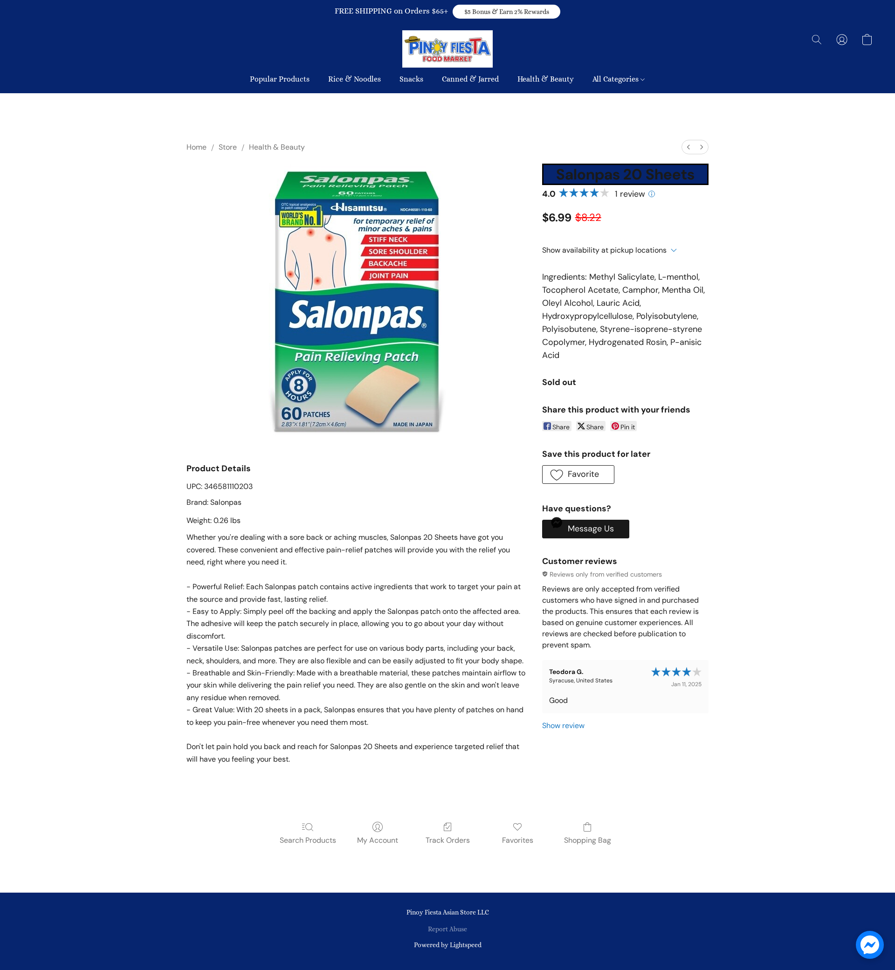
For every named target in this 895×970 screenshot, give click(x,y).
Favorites (517, 840)
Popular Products (280, 79)
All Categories (616, 79)
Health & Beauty (545, 79)
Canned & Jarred (470, 79)
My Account (377, 840)
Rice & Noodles (354, 79)
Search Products (308, 840)
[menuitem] (688, 147)
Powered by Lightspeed (448, 945)
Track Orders (448, 840)
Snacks (411, 79)
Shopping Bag (587, 840)
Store (228, 147)
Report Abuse (447, 929)
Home (196, 147)
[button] (506, 12)
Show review (563, 725)
